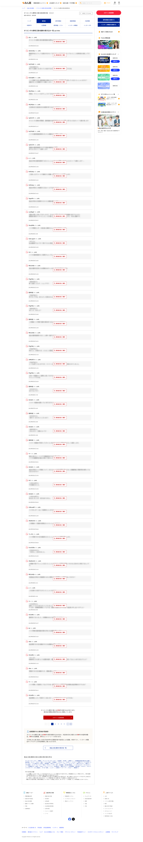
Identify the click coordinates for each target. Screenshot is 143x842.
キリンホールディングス (30, 761)
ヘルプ (41, 832)
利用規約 (24, 832)
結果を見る (115, 58)
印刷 (26, 806)
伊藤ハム (87, 763)
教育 (106, 803)
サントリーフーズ (48, 766)
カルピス (83, 766)
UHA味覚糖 (71, 766)
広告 (86, 806)
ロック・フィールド (36, 765)
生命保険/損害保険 (49, 806)
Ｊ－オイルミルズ (78, 765)
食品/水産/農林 (30, 8)
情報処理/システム (69, 796)
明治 (44, 765)
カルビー (70, 767)
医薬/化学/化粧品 (29, 798)
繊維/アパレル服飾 (29, 803)
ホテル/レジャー (108, 811)
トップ (23, 8)
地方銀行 (47, 798)
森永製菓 (47, 763)
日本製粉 (61, 765)
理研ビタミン (64, 766)
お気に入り (86, 13)
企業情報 (108, 832)
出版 (86, 803)
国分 (42, 762)
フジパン (49, 765)
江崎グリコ (79, 762)
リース (46, 813)
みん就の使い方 (32, 827)
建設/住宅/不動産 (108, 806)
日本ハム (52, 763)
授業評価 (61, 827)
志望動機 (43, 25)
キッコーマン (72, 763)
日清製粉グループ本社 (33, 766)
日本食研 (59, 761)
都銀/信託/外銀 (48, 796)
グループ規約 (60, 832)
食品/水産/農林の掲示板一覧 (58, 748)
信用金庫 (47, 801)
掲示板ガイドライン (33, 832)
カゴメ (37, 762)
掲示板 (44, 21)
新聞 (86, 801)
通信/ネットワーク (69, 801)
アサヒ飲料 (27, 765)
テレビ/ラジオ (88, 796)
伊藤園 (39, 761)
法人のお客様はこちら (49, 832)
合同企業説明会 (47, 827)
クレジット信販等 (49, 811)
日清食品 (54, 762)
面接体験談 (73, 21)
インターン (55, 827)
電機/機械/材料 (28, 796)
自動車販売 (27, 808)
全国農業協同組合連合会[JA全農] (82, 761)
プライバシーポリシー (70, 832)
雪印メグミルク (80, 763)
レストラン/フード (109, 808)
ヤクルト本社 (47, 762)
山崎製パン (70, 761)
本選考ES (29, 25)
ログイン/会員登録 (58, 718)
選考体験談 (58, 21)
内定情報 (87, 21)
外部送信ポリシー (81, 832)
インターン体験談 (72, 25)
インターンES (87, 25)
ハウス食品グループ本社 (37, 763)
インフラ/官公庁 (108, 813)
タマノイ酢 (54, 765)
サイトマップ (115, 832)
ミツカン (74, 762)
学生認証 (39, 827)
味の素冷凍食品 (68, 765)
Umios (41, 766)
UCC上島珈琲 (37, 767)
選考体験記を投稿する (109, 20)
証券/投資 (47, 808)
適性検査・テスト (58, 25)
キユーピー (58, 763)
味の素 (64, 761)
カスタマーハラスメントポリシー (96, 832)
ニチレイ (65, 763)
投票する (115, 61)
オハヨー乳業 (45, 767)
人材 (106, 796)
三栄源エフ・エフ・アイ (61, 767)
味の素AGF (56, 766)
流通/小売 (107, 798)
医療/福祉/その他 (108, 816)
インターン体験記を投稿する (108, 24)
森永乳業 (27, 762)
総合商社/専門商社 (49, 803)
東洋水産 (77, 766)
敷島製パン (76, 767)
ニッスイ (52, 767)
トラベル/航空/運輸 (109, 801)
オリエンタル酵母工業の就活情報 (43, 8)
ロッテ (32, 762)
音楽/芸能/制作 (88, 798)
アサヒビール (61, 762)
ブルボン (68, 762)
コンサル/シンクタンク (70, 798)
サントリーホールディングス (49, 761)
